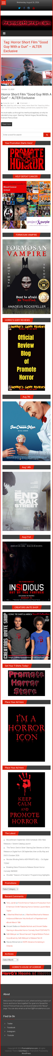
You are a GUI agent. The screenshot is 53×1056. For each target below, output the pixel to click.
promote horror (30, 108)
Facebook (11, 1028)
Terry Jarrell (10, 903)
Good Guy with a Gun (14, 105)
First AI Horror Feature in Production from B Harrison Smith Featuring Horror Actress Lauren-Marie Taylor (28, 907)
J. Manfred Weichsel (14, 915)
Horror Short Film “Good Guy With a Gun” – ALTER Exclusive (26, 96)
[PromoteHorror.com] (26, 23)
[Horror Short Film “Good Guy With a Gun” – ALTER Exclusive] (26, 71)
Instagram (11, 1031)
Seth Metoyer (11, 934)
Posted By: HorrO (8, 103)
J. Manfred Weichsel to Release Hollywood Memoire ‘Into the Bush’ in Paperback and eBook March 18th (27, 918)
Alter (4, 105)
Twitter (10, 1024)
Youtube (10, 1035)
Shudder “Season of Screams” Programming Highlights (28, 875)
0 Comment (23, 103)
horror (23, 105)
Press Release (6, 82)
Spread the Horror (41, 108)
